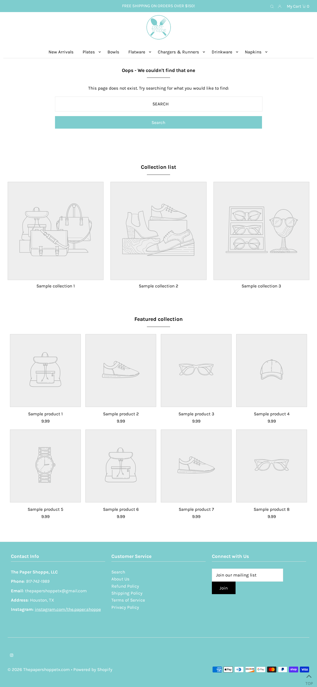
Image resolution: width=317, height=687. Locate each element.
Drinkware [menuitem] (222, 52)
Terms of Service (128, 600)
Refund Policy (125, 586)
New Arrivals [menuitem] (61, 52)
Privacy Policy (125, 607)
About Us (120, 579)
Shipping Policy (126, 593)
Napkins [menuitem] (253, 52)
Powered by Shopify (92, 669)
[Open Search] (272, 6)
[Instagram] (11, 655)
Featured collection (158, 319)
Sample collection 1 (55, 286)
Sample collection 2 (158, 286)
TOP (308, 681)
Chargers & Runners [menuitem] (178, 52)
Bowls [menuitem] (113, 52)
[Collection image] (55, 275)
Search (118, 572)
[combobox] (158, 104)
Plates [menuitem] (89, 52)
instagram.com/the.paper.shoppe (68, 609)
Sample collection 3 (261, 286)
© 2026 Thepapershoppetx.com (39, 669)
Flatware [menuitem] (136, 52)
